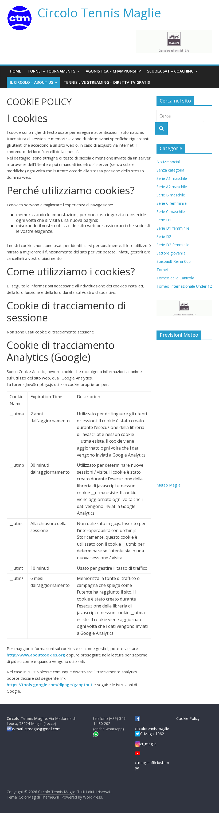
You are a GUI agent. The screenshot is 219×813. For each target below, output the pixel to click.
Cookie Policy (188, 718)
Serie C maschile (171, 211)
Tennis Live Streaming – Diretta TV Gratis (107, 82)
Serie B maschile (171, 194)
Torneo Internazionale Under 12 (184, 286)
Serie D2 (164, 236)
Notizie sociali (169, 161)
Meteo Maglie (169, 485)
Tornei (162, 269)
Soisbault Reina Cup (174, 261)
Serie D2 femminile (173, 244)
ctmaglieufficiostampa (152, 765)
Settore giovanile (171, 253)
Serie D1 (164, 219)
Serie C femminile (172, 203)
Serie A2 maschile (172, 186)
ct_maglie (148, 743)
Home (15, 71)
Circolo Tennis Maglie (99, 12)
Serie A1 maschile (172, 178)
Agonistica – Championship (113, 71)
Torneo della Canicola (175, 277)
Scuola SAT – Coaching (170, 71)
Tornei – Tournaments (51, 71)
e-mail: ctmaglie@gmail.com (36, 728)
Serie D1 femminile (173, 228)
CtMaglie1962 (152, 733)
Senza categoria (170, 170)
